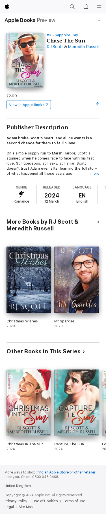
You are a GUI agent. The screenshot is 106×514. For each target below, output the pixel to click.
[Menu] (99, 7)
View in (26, 105)
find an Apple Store (53, 472)
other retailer (85, 472)
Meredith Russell (83, 46)
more (94, 173)
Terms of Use (74, 501)
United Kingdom (18, 486)
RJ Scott (55, 46)
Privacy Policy (16, 501)
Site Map (26, 507)
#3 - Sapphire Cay (62, 35)
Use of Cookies (45, 501)
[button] (72, 7)
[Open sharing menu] (98, 105)
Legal (9, 507)
